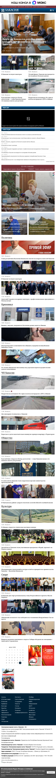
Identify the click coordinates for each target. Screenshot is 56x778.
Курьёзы (3, 708)
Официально (5, 712)
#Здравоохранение (34, 699)
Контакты (18, 697)
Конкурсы (18, 708)
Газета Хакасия (19, 699)
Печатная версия (6, 714)
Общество (6, 437)
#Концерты (32, 712)
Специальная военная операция (9, 6)
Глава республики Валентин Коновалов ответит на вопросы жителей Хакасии (21, 134)
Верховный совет (28, 6)
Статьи (17, 706)
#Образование (33, 703)
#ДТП (30, 706)
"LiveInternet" (8, 772)
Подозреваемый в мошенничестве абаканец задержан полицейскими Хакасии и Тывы (23, 156)
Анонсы (3, 697)
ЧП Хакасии (7, 372)
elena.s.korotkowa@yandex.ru (9, 760)
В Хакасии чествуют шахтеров (9, 145)
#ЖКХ (30, 701)
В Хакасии (4, 701)
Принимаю (51, 772)
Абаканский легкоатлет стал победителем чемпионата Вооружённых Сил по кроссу (22, 159)
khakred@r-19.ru (23, 753)
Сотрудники (18, 701)
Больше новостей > (50, 161)
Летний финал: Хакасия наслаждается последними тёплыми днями (18, 152)
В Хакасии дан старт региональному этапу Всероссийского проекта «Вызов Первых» (23, 138)
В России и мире (41, 169)
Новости (17, 703)
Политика (6, 237)
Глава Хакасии (20, 6)
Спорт (4, 574)
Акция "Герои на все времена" (39, 6)
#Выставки (32, 714)
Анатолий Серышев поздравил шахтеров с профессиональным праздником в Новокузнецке (25, 149)
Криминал (7, 304)
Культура (6, 506)
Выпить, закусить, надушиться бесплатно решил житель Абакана (18, 141)
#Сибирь (31, 697)
